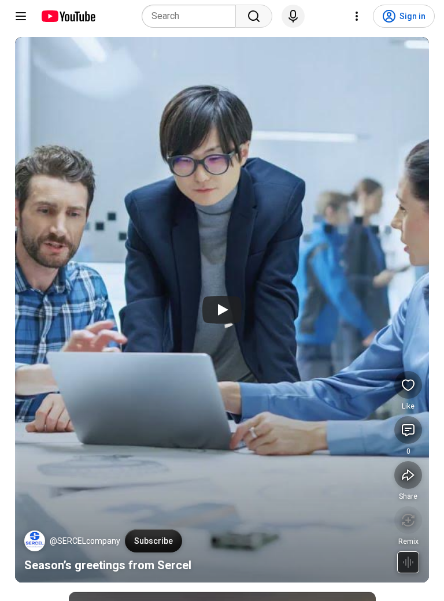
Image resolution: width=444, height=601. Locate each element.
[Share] (408, 475)
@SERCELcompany (85, 541)
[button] (34, 540)
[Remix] (408, 520)
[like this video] (408, 385)
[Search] (253, 16)
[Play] (222, 310)
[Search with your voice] (293, 16)
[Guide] (21, 16)
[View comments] (408, 430)
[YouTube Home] (67, 16)
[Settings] (357, 16)
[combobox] (192, 16)
